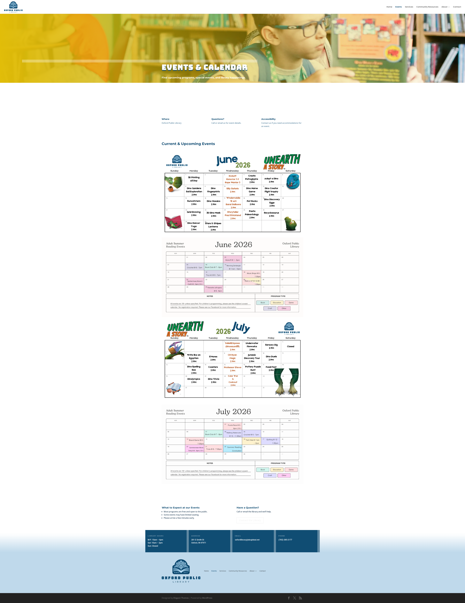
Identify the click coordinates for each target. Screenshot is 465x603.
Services (409, 7)
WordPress (207, 598)
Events (398, 7)
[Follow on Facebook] (289, 598)
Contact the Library (250, 520)
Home (389, 7)
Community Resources (427, 7)
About (444, 7)
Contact (457, 7)
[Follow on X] (295, 598)
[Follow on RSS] (300, 598)
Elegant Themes (181, 598)
